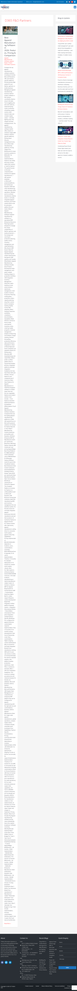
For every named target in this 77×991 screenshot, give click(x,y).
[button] (75, 7)
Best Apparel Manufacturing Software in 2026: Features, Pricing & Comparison (10, 46)
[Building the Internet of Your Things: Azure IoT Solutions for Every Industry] (65, 98)
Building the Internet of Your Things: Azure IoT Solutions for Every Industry (65, 107)
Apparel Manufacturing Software (8, 59)
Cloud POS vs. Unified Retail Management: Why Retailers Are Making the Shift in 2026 (65, 39)
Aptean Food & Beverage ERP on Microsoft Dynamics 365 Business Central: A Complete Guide (53, 949)
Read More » (7, 923)
